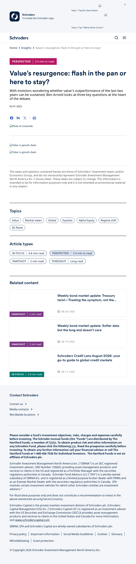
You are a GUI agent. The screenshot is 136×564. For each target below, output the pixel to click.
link (73, 446)
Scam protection (43, 541)
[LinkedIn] (18, 118)
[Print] (34, 118)
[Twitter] (25, 118)
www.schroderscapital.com (32, 520)
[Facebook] (12, 118)
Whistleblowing (19, 541)
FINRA (52, 442)
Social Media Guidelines (78, 534)
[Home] (20, 38)
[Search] (116, 38)
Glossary (116, 534)
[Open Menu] (124, 38)
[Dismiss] (125, 5)
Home (13, 48)
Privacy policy (18, 534)
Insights (26, 48)
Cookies (102, 534)
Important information (45, 534)
